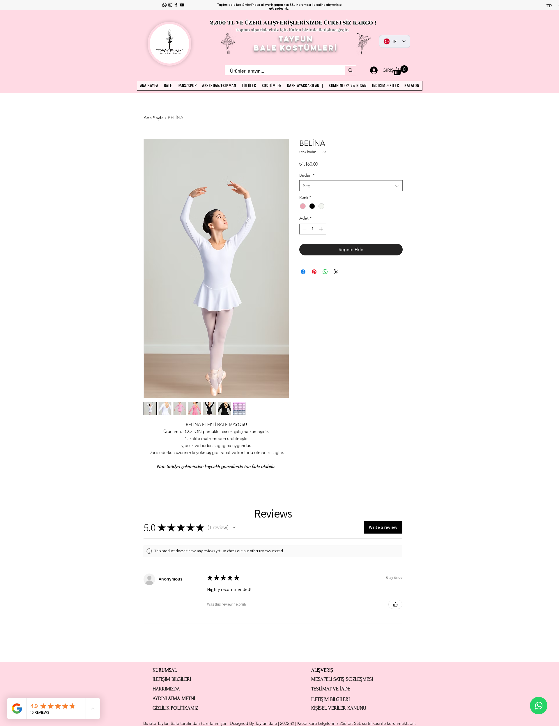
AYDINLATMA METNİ (174, 698)
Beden (306, 175)
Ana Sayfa (154, 117)
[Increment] (321, 229)
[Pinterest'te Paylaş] (314, 271)
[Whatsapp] (164, 5)
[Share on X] (336, 271)
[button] (400, 70)
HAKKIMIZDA (166, 689)
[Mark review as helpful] (395, 604)
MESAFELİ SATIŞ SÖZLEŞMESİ (342, 679)
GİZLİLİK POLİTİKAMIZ (175, 708)
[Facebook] (176, 5)
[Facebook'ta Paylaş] (303, 271)
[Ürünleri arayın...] (350, 70)
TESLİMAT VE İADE (330, 689)
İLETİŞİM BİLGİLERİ (172, 679)
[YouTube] (182, 5)
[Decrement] (303, 229)
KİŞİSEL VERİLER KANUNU (338, 708)
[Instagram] (170, 5)
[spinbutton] (312, 229)
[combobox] (351, 185)
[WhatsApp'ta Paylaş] (325, 271)
